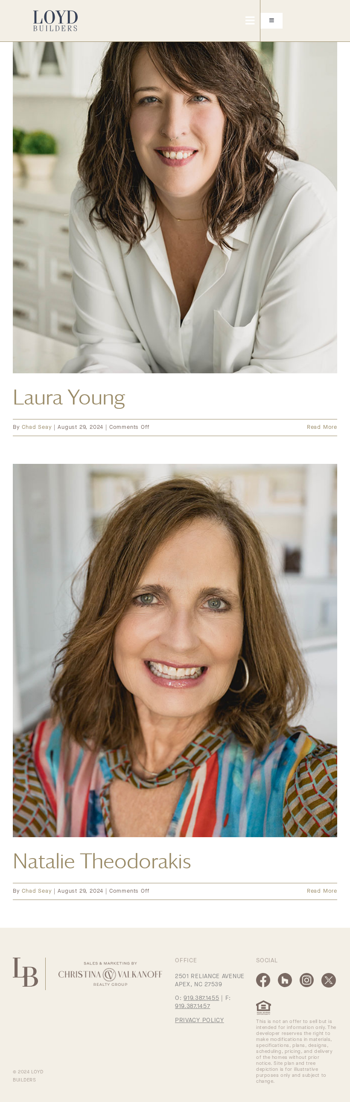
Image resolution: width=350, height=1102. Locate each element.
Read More (322, 427)
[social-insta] (307, 976)
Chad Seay (37, 427)
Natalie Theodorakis (102, 861)
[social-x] (328, 976)
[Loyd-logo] (55, 13)
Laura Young (69, 397)
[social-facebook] (263, 976)
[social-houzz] (285, 976)
